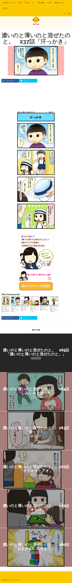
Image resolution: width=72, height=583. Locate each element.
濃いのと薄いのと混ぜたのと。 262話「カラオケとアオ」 (34, 309)
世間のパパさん (59, 3)
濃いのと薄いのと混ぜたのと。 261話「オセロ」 (44, 308)
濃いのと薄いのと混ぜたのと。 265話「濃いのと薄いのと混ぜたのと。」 (5, 310)
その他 (5, 8)
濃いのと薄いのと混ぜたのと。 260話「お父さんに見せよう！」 (54, 309)
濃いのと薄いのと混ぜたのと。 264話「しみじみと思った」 (15, 309)
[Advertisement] (36, 95)
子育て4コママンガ (9, 3)
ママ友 (49, 3)
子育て (20, 3)
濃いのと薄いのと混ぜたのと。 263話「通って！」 (25, 309)
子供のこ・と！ (30, 3)
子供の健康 (40, 3)
